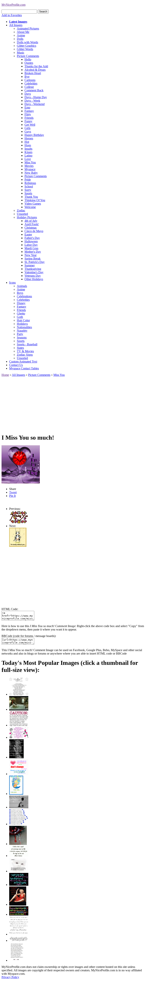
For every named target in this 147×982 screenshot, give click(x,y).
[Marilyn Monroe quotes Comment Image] (17, 904)
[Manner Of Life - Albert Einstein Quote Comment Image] (18, 855)
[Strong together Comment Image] (18, 884)
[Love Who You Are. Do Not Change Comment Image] (18, 773)
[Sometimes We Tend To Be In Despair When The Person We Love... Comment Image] (18, 737)
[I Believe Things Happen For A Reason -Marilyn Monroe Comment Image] (16, 757)
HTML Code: (10, 609)
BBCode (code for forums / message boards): (29, 636)
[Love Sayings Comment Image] (18, 694)
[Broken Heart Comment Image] (18, 843)
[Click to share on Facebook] (21, 464)
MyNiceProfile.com (13, 4)
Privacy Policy (10, 977)
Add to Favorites (12, 15)
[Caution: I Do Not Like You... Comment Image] (18, 725)
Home (5, 374)
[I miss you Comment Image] (18, 522)
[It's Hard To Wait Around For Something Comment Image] (18, 807)
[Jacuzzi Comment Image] (18, 709)
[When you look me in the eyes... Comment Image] (18, 934)
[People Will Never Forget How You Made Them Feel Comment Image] (18, 914)
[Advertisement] (73, 403)
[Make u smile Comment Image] (18, 940)
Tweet (13, 492)
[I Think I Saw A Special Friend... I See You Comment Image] (16, 793)
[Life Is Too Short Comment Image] (16, 960)
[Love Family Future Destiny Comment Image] (18, 824)
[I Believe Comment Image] (18, 871)
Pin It (12, 495)
